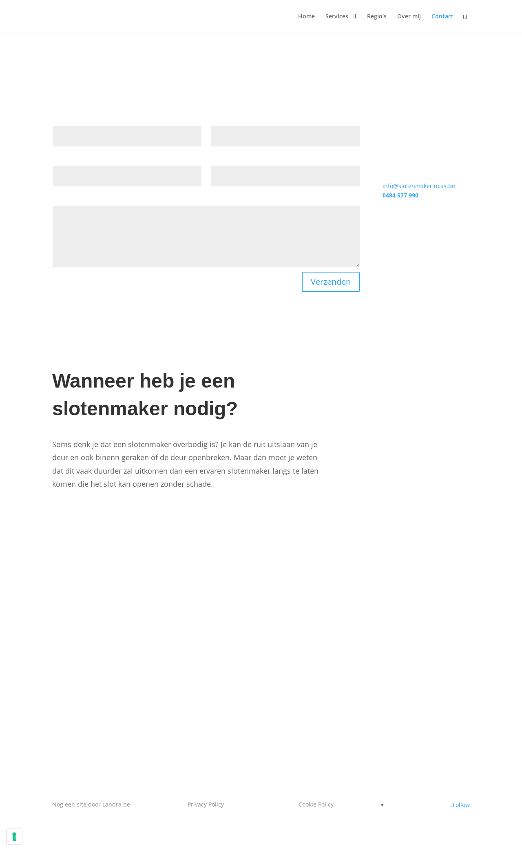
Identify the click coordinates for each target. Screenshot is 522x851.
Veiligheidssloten (392, 374)
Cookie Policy (316, 804)
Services (336, 16)
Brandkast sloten (392, 416)
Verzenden (331, 281)
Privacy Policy (206, 804)
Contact (442, 16)
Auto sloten (383, 458)
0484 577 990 (400, 195)
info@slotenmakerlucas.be (419, 186)
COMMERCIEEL (240, 549)
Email (218, 120)
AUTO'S (370, 549)
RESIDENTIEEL (95, 549)
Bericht (62, 200)
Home (306, 16)
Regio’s (377, 16)
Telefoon (64, 160)
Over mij (409, 16)
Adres (219, 160)
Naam (61, 120)
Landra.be (116, 804)
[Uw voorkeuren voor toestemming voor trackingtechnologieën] (14, 836)
